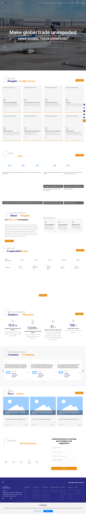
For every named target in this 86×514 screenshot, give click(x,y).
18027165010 (6, 488)
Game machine (28, 165)
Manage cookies (38, 511)
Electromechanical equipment (44, 165)
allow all (48, 511)
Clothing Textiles (60, 165)
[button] (3, 35)
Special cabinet (73, 165)
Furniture (13, 165)
